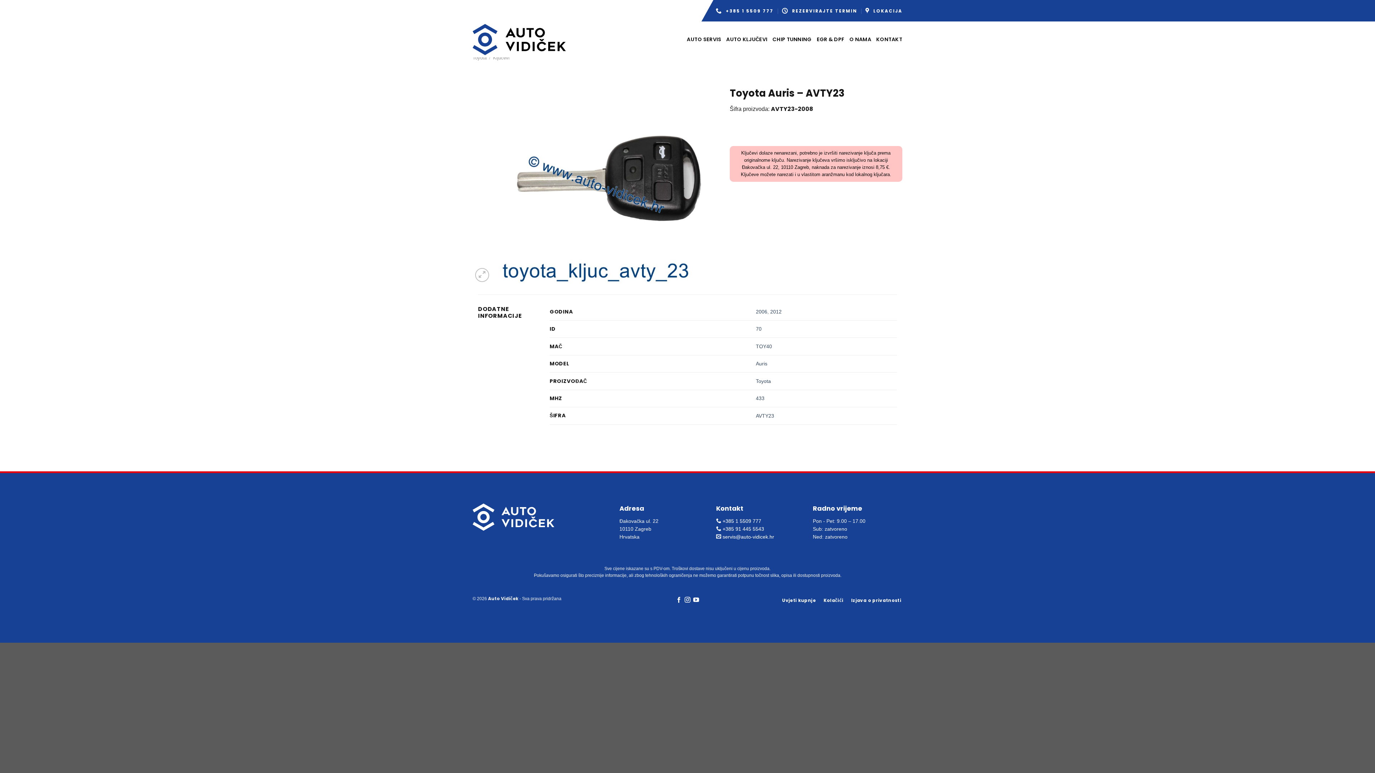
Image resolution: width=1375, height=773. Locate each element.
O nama (860, 39)
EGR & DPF (831, 39)
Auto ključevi (746, 39)
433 (760, 398)
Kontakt (889, 39)
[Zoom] (482, 275)
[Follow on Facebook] (678, 600)
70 (759, 329)
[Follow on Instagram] (687, 600)
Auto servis (704, 39)
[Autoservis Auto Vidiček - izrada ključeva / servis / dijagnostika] (519, 39)
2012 (776, 312)
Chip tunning (791, 39)
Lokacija (887, 11)
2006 (761, 312)
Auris (761, 363)
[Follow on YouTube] (696, 600)
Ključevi (501, 57)
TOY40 (764, 346)
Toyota (480, 57)
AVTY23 (765, 416)
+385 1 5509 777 (749, 11)
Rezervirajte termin (824, 11)
